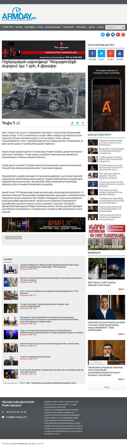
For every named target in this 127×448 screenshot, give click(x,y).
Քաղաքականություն (53, 27)
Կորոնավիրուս (30, 27)
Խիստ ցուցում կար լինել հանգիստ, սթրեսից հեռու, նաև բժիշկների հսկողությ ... (111, 192)
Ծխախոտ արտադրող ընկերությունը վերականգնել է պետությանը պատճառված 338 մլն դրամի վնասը (51, 279)
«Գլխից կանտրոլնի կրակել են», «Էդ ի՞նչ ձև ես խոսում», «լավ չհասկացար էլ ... (111, 142)
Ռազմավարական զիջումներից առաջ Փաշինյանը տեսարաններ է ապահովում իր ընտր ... (111, 200)
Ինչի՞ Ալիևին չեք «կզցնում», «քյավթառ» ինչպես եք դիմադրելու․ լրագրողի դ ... (109, 176)
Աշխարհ (92, 27)
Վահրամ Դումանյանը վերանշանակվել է (35, 357)
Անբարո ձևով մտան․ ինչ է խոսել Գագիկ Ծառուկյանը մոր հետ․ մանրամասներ (49, 343)
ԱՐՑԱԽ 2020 (8, 27)
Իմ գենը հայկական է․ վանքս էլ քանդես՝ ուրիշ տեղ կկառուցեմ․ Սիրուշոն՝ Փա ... (111, 159)
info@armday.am (16, 417)
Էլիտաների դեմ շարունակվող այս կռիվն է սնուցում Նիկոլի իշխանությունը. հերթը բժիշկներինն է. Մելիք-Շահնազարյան (106, 326)
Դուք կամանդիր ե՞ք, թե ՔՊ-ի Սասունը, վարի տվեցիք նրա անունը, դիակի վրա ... (110, 217)
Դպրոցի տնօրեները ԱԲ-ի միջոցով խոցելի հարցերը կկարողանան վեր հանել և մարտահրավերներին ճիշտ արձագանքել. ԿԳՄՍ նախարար (49, 266)
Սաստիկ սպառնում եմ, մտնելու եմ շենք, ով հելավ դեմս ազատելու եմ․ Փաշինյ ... (112, 184)
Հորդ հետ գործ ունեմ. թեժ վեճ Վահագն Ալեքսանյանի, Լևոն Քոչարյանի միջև (110, 209)
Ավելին (120, 289)
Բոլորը (106, 387)
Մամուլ (40, 27)
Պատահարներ (68, 27)
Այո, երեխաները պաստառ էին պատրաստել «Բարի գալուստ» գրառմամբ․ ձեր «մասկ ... (111, 167)
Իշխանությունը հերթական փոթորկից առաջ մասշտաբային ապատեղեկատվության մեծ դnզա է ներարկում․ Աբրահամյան (105, 371)
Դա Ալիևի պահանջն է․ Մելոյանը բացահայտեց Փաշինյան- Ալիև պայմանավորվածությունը (44, 305)
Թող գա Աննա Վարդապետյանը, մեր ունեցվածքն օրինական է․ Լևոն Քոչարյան (111, 151)
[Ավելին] (11, 265)
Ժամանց (100, 27)
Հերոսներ (18, 27)
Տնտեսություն (81, 27)
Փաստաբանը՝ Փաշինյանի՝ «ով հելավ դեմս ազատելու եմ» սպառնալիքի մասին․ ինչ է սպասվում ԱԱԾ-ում (51, 371)
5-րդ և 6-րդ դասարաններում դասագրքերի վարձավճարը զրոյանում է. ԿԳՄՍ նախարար (49, 292)
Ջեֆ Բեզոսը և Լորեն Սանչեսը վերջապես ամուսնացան (102, 283)
